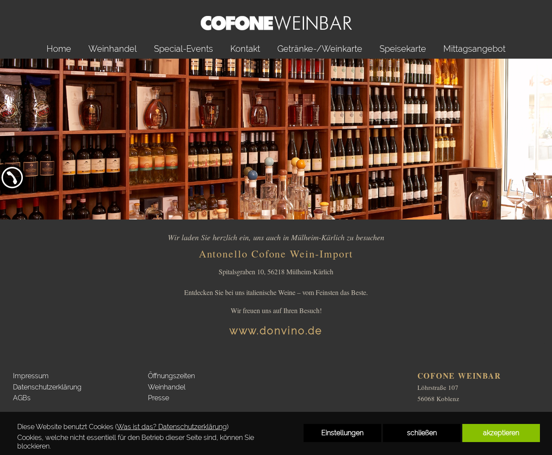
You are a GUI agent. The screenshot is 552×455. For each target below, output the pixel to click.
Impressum (31, 376)
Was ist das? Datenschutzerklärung (172, 427)
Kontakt (245, 49)
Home (59, 49)
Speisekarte (403, 49)
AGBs (22, 398)
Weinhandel (112, 49)
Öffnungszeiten (171, 376)
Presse (158, 398)
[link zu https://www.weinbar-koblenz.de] (275, 19)
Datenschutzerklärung (47, 387)
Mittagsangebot (474, 49)
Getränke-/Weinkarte (319, 49)
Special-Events (183, 49)
